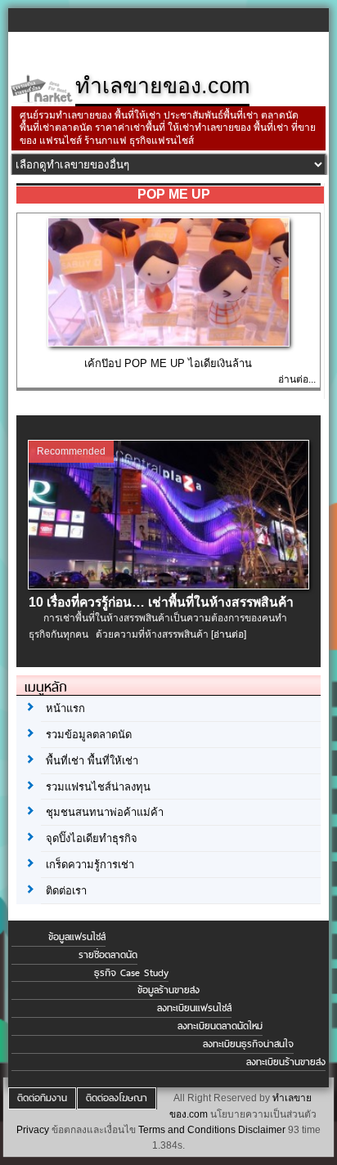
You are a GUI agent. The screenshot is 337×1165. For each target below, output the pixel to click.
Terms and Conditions (187, 1130)
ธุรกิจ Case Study (131, 973)
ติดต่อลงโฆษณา (116, 1098)
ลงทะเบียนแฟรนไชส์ (194, 1008)
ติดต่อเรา (66, 891)
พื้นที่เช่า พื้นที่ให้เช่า (92, 761)
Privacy (32, 1130)
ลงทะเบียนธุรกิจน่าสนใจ (248, 1044)
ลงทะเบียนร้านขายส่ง (286, 1062)
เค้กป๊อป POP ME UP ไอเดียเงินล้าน (168, 363)
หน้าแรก (65, 708)
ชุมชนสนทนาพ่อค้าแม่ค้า (105, 812)
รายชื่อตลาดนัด (108, 955)
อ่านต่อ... (297, 379)
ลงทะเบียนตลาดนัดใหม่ (220, 1026)
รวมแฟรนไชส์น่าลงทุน (98, 787)
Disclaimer (261, 1130)
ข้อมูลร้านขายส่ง (168, 990)
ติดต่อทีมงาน (42, 1098)
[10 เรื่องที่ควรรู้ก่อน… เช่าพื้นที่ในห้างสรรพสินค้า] (168, 585)
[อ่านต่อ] (228, 634)
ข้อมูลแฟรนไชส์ (77, 937)
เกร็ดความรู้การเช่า (90, 864)
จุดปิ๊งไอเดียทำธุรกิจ (91, 838)
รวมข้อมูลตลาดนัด (89, 734)
